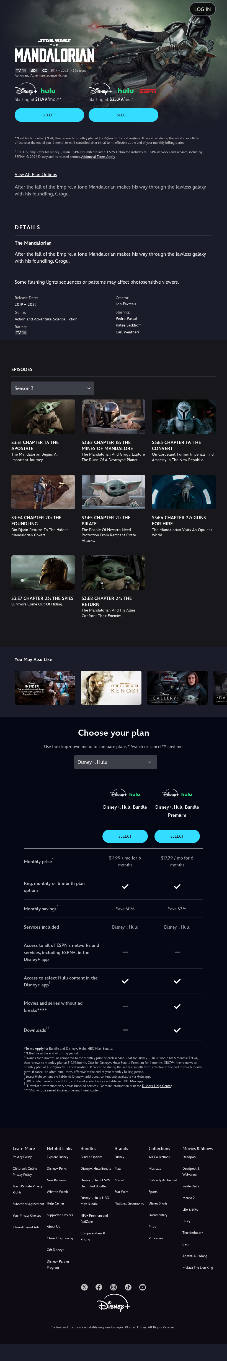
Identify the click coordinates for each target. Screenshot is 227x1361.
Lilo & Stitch (190, 1209)
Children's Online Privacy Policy (25, 1172)
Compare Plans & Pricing (93, 1236)
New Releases (56, 1180)
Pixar (118, 1169)
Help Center (55, 1203)
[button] (63, 1148)
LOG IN (202, 9)
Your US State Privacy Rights (27, 1189)
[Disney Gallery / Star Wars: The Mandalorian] (177, 688)
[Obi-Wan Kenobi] (111, 688)
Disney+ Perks (57, 1169)
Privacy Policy (22, 1157)
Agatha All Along (194, 1256)
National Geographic (129, 1203)
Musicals (155, 1169)
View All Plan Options (36, 174)
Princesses (156, 1238)
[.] (84, 1287)
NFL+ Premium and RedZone (94, 1219)
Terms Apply (34, 1049)
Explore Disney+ (58, 1157)
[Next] (217, 687)
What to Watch (57, 1192)
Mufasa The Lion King (197, 1267)
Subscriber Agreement (28, 1204)
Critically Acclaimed (163, 1180)
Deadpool (189, 1157)
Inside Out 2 (190, 1186)
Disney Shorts (158, 1203)
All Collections (159, 1157)
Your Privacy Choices (27, 1216)
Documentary (158, 1215)
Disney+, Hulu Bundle (96, 1169)
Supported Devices (60, 1215)
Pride (152, 1227)
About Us (53, 1227)
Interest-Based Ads (26, 1227)
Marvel (120, 1180)
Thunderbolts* (192, 1233)
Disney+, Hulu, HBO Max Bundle (95, 1201)
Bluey (186, 1221)
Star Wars (121, 1192)
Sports (153, 1192)
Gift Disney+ (55, 1250)
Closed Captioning (60, 1238)
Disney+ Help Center (156, 1086)
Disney (119, 1157)
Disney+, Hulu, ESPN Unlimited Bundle (95, 1183)
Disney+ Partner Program (58, 1264)
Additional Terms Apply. (98, 157)
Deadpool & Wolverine (191, 1172)
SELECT (49, 115)
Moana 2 (188, 1198)
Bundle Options (91, 1157)
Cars (185, 1244)
